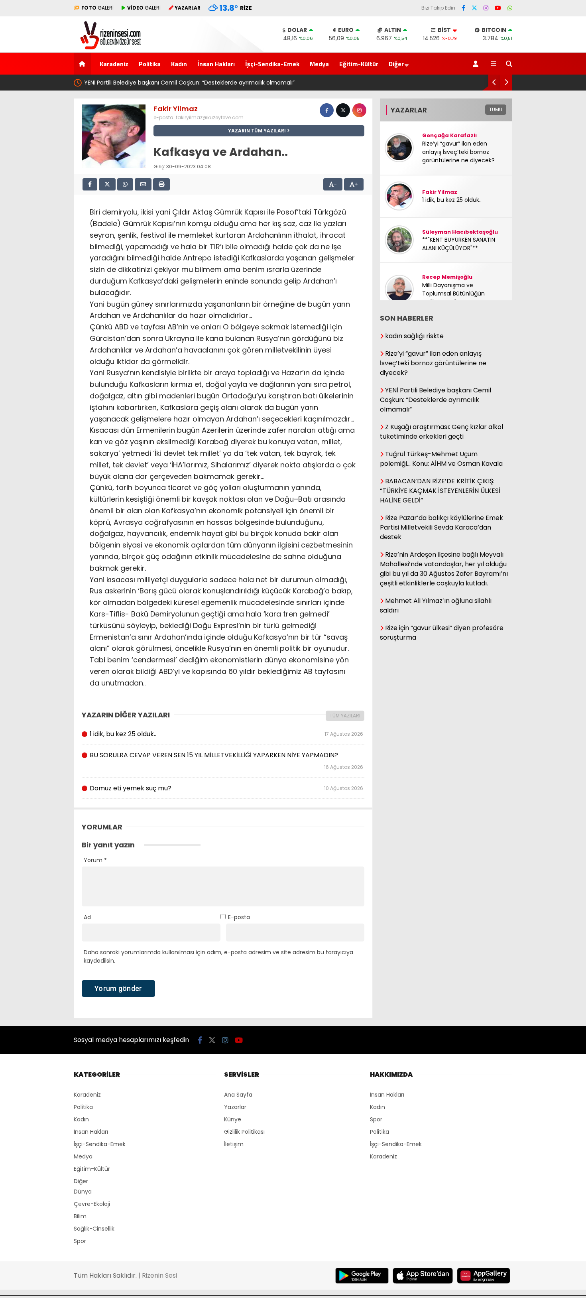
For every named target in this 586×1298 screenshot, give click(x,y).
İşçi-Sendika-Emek (272, 64)
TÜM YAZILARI (345, 715)
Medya (319, 64)
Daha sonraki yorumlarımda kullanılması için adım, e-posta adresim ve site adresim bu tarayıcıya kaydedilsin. (218, 956)
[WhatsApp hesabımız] (509, 8)
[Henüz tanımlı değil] (327, 110)
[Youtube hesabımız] (498, 8)
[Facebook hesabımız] (463, 8)
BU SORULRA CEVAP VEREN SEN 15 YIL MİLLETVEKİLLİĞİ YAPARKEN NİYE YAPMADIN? (226, 760)
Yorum (95, 860)
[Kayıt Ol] (477, 64)
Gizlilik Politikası (244, 1132)
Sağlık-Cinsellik (94, 1229)
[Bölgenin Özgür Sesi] (108, 48)
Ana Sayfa (238, 1095)
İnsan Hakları (216, 64)
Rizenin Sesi (159, 1275)
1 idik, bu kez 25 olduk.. (226, 734)
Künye (232, 1119)
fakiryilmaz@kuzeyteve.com (210, 117)
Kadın (179, 64)
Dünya (83, 1192)
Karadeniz (114, 64)
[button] (83, 64)
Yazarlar (235, 1107)
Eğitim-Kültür (358, 64)
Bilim (80, 1216)
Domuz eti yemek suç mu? (226, 788)
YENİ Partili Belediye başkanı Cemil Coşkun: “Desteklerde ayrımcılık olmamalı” (189, 83)
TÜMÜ (495, 109)
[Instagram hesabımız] (486, 8)
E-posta (239, 917)
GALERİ (97, 7)
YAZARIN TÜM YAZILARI (257, 130)
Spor (80, 1241)
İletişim (234, 1144)
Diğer (396, 64)
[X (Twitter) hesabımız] (474, 8)
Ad (87, 917)
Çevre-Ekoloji (92, 1204)
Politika (150, 64)
